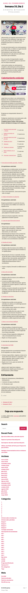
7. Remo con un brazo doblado (9, 321)
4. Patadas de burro (6, 242)
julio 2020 (4, 491)
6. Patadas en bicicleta (7, 296)
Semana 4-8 (4, 565)
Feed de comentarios (7, 580)
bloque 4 (3, 527)
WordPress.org (5, 582)
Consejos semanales (7, 529)
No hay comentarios (15, 12)
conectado (16, 416)
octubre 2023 (5, 469)
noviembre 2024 (6, 463)
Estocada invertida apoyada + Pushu (12, 163)
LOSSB (3, 561)
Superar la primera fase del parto (10, 439)
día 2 (10, 3)
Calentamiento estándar (12, 78)
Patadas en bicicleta (9, 147)
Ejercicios (4, 557)
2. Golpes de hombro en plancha (10, 197)
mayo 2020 (4, 495)
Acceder (3, 576)
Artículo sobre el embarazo (8, 518)
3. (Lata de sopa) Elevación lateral (10, 220)
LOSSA (3, 559)
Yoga (2, 569)
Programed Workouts (18, 3)
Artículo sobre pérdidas (8, 520)
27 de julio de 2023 (20, 9)
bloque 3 (3, 525)
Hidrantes (6, 144)
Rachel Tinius (10, 9)
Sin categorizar (5, 567)
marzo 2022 (4, 479)
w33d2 (4, 395)
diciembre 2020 (5, 483)
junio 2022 (4, 475)
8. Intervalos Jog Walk (7, 345)
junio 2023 (4, 473)
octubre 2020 (5, 487)
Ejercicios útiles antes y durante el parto (12, 436)
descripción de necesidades (9, 531)
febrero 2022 (5, 481)
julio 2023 (4, 471)
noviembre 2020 (6, 485)
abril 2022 (4, 477)
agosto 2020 (5, 489)
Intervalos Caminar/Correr (10, 155)
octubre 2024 (5, 465)
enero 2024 (4, 467)
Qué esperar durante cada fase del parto (12, 442)
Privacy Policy (4, 590)
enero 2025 (4, 461)
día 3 (2, 549)
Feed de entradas (6, 578)
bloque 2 (5, 3)
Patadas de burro (8, 141)
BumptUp (7, 588)
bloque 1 (3, 522)
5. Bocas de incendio (7, 272)
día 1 (2, 533)
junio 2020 (4, 493)
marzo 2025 (4, 459)
